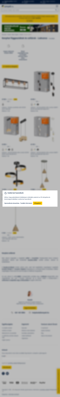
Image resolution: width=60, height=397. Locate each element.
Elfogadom (37, 203)
